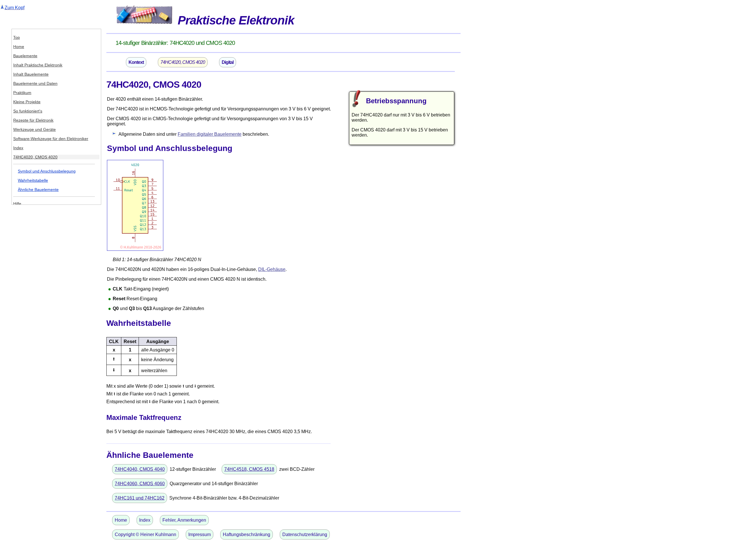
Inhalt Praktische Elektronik (37, 65)
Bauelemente (25, 55)
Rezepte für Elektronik (33, 120)
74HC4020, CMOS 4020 (35, 157)
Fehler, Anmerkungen (184, 520)
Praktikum (22, 92)
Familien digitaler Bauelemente (209, 134)
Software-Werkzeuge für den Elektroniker (50, 138)
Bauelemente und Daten (35, 83)
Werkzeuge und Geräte (34, 129)
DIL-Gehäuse (271, 269)
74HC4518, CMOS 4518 (249, 469)
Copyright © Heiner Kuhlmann (145, 534)
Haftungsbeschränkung (246, 534)
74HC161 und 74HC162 (139, 498)
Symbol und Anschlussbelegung (47, 171)
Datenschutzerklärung (304, 534)
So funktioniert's (27, 111)
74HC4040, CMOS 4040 (140, 469)
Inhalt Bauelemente (31, 74)
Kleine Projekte (27, 102)
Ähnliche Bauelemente (38, 189)
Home (18, 46)
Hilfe (17, 203)
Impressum (199, 534)
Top (16, 37)
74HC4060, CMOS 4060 (140, 483)
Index (18, 148)
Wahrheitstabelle (33, 180)
